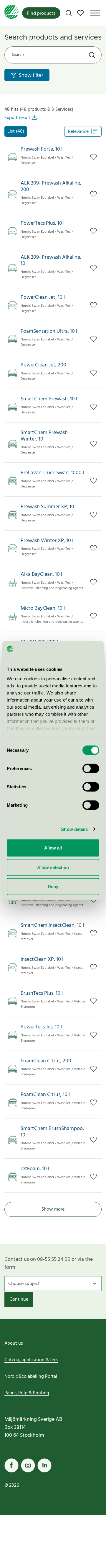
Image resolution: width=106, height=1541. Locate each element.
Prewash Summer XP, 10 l (49, 507)
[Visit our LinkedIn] (44, 1465)
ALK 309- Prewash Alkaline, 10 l (51, 260)
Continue (18, 1299)
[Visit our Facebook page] (11, 1465)
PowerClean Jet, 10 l (43, 297)
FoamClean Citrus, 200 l (47, 1061)
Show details (74, 828)
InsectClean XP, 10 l (42, 959)
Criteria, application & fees (31, 1360)
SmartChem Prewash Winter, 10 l (44, 436)
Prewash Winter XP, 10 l (47, 541)
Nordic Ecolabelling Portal (30, 1376)
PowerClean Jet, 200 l (45, 365)
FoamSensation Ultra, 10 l (49, 331)
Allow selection (53, 867)
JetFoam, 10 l (35, 1169)
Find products (41, 13)
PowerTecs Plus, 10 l (42, 223)
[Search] (68, 13)
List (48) (15, 131)
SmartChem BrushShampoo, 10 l (52, 1132)
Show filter (31, 75)
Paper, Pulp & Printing (26, 1393)
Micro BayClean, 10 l (43, 608)
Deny (53, 886)
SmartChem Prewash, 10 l (49, 399)
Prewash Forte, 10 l (41, 149)
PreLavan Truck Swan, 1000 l (52, 473)
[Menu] (95, 13)
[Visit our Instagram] (28, 1465)
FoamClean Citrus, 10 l (45, 1095)
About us (13, 1343)
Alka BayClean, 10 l (41, 574)
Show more (53, 1209)
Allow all (53, 847)
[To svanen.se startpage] (11, 13)
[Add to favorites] (93, 157)
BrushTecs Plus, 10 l (42, 993)
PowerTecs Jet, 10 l (41, 1027)
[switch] (90, 768)
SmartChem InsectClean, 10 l (52, 925)
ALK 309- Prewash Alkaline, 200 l (51, 186)
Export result (17, 117)
